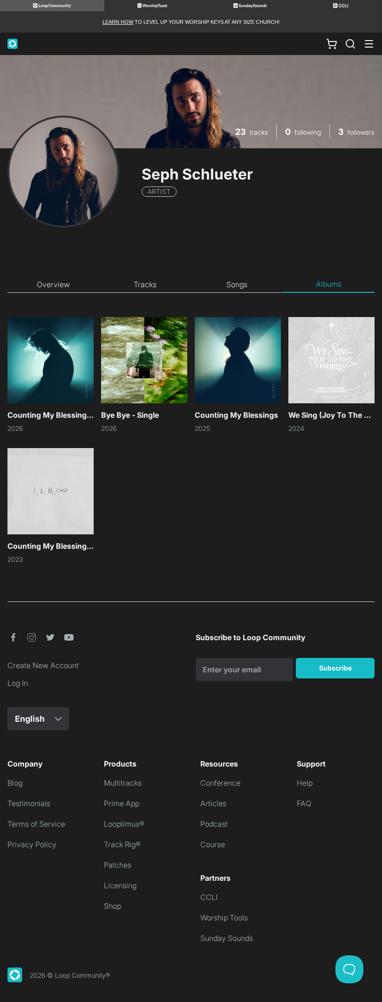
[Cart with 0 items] (331, 43)
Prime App (121, 803)
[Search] (350, 43)
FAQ (304, 803)
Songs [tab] (236, 284)
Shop (112, 906)
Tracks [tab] (145, 284)
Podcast (214, 824)
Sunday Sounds (226, 938)
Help (305, 783)
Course (212, 844)
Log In (17, 683)
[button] (13, 637)
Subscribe (335, 668)
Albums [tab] (328, 284)
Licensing (120, 885)
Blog (14, 783)
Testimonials (28, 803)
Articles (213, 803)
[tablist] (191, 284)
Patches (117, 865)
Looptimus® (124, 824)
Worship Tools (224, 917)
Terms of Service (36, 824)
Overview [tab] (53, 284)
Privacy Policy (31, 844)
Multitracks (123, 783)
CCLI (209, 897)
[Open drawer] (369, 43)
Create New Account (43, 665)
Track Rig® (122, 844)
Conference (220, 783)
